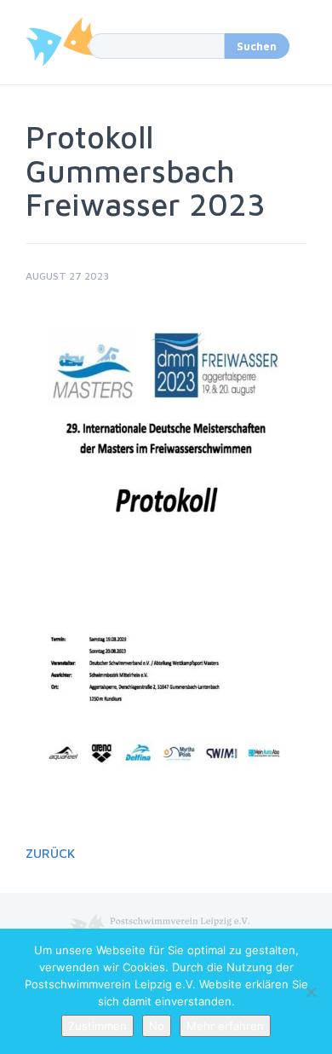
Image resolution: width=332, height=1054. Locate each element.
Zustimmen (97, 1026)
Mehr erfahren (225, 1026)
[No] (310, 991)
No (156, 1026)
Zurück (50, 853)
